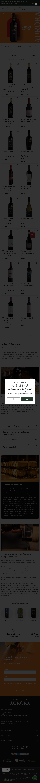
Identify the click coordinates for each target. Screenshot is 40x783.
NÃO (13, 399)
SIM (27, 399)
